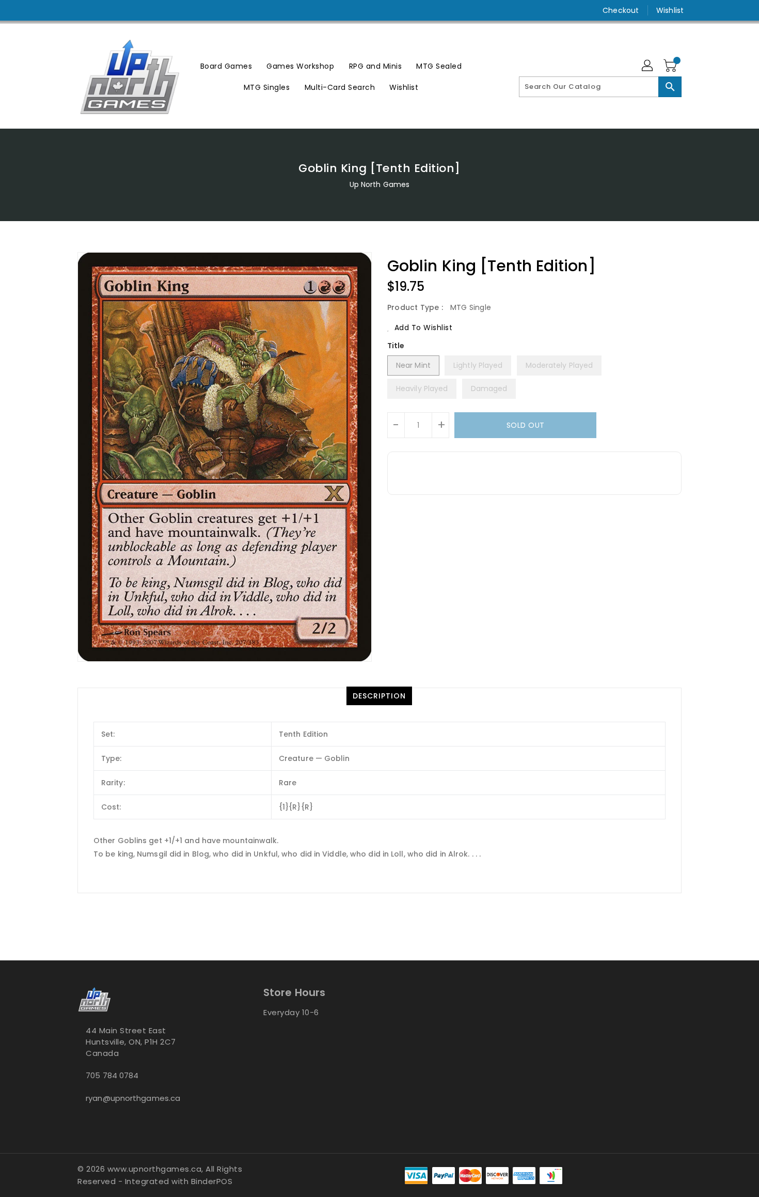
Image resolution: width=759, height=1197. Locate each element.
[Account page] (648, 66)
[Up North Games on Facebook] (63, 10)
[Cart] (671, 66)
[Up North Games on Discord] (102, 10)
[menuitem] (226, 65)
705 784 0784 (112, 1075)
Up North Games (379, 184)
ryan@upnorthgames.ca (133, 1098)
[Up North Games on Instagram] (82, 10)
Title (396, 345)
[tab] (379, 696)
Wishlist (670, 10)
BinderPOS (212, 1181)
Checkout (621, 10)
